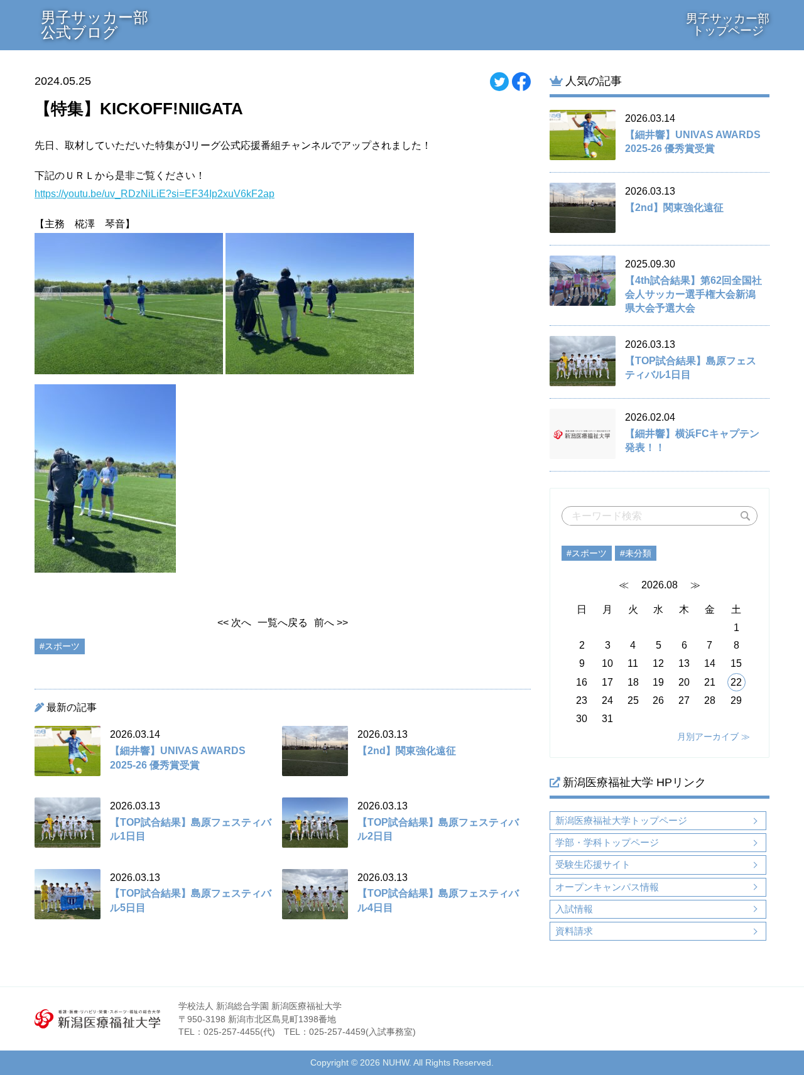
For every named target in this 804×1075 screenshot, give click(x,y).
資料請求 (574, 931)
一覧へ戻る (283, 622)
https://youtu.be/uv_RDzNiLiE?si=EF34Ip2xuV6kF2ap (154, 193)
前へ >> (331, 622)
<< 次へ (234, 622)
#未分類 (635, 553)
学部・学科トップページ (607, 842)
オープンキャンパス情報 (607, 887)
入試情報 (574, 909)
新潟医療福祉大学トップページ (621, 820)
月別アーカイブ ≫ (713, 737)
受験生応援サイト (593, 864)
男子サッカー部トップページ (727, 24)
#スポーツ (587, 553)
